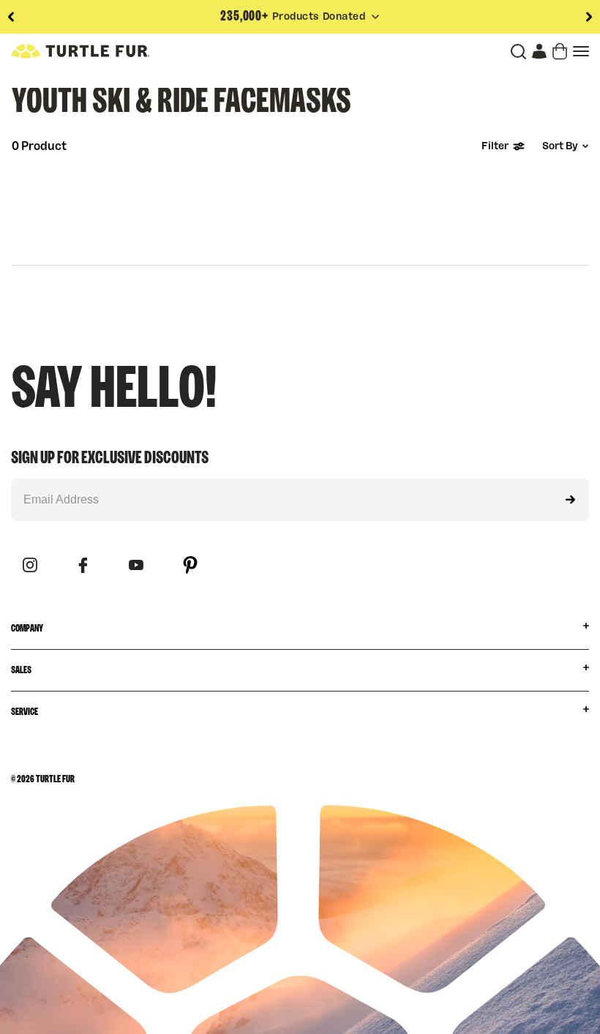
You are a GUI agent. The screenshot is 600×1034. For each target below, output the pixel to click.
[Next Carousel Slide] (589, 17)
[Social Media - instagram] (30, 566)
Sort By (560, 146)
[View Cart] (559, 51)
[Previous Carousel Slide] (11, 17)
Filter (495, 146)
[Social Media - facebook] (83, 566)
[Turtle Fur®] (80, 51)
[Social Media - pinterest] (190, 566)
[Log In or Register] (539, 51)
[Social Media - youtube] (136, 566)
